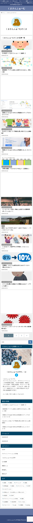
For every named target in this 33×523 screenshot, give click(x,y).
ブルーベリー (7, 505)
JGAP (3, 449)
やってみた (22, 501)
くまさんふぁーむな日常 (8, 457)
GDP (29, 486)
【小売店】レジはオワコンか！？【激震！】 (13, 53)
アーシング (18, 482)
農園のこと (5, 465)
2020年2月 (5, 441)
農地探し (4, 469)
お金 (15, 505)
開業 (22, 498)
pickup (28, 505)
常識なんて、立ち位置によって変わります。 (14, 492)
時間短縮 (6, 486)
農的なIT (4, 473)
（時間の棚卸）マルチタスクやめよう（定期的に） (15, 168)
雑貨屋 (5, 495)
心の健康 (4, 461)
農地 (11, 482)
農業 (5, 482)
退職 (26, 482)
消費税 (21, 505)
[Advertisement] (16, 87)
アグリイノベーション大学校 (10, 453)
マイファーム (21, 486)
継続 (13, 486)
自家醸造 (6, 501)
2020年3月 (5, 437)
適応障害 (14, 501)
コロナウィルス (7, 489)
